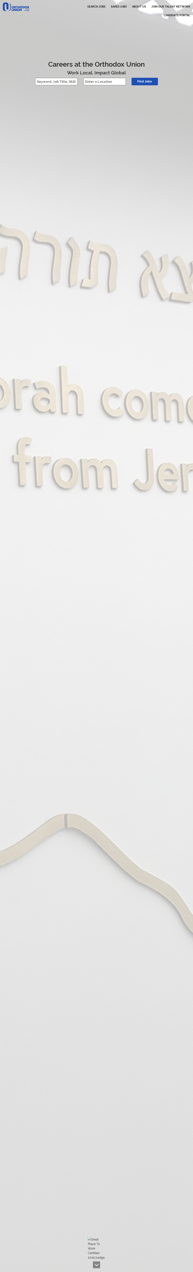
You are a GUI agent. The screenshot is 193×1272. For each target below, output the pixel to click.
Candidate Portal (177, 15)
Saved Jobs (119, 6)
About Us (139, 6)
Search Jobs (96, 6)
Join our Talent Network (170, 6)
